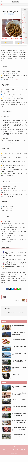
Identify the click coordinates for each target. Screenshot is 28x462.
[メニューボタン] (1, 1)
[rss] (13, 446)
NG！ (7, 43)
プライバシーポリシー (11, 449)
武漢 (5, 14)
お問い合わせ (18, 449)
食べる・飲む (11, 14)
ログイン (16, 313)
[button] (7, 289)
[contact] (14, 446)
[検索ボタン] (26, 1)
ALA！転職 (23, 449)
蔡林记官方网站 (14, 79)
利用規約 (4, 449)
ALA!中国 (15, 2)
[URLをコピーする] (21, 289)
